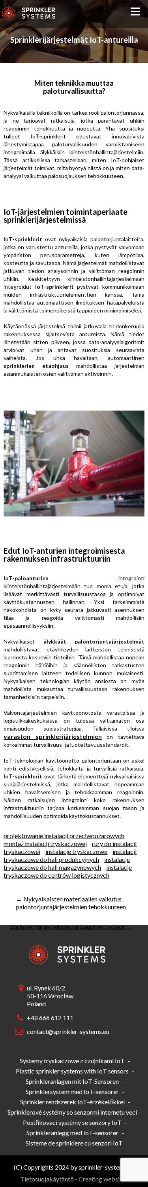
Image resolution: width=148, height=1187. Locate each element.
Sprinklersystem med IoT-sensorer (72, 1091)
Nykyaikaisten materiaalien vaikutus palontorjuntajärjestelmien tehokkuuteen (71, 903)
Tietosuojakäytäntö (47, 1179)
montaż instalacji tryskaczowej (45, 843)
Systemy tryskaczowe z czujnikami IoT (72, 1060)
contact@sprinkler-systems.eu (66, 1031)
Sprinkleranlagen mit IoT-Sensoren (72, 1081)
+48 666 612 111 (50, 1017)
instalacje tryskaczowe (76, 851)
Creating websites (103, 1179)
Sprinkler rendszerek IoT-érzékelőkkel (72, 1102)
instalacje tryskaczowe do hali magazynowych (67, 863)
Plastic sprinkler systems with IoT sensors (72, 1071)
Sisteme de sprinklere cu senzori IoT (74, 1143)
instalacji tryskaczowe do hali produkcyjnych (70, 855)
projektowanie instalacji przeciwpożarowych (64, 835)
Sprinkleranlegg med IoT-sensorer (72, 1132)
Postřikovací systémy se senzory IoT (72, 1122)
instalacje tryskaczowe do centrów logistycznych (68, 871)
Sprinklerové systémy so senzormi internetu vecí (72, 1112)
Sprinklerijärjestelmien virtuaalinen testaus (71, 926)
